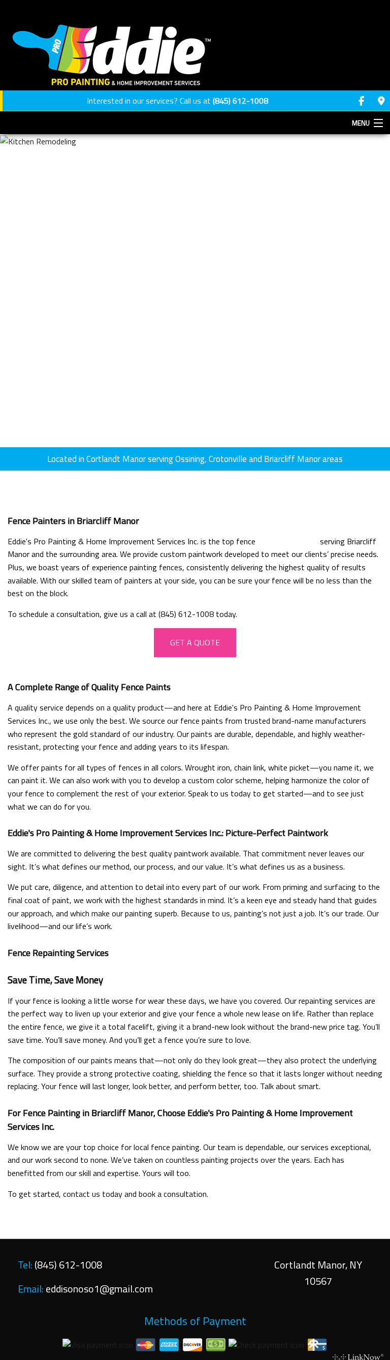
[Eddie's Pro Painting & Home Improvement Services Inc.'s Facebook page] (361, 101)
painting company (287, 541)
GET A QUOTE (195, 642)
